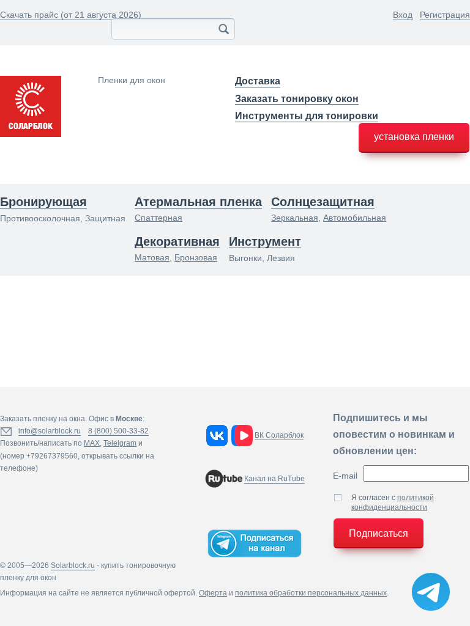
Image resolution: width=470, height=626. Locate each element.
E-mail (345, 476)
